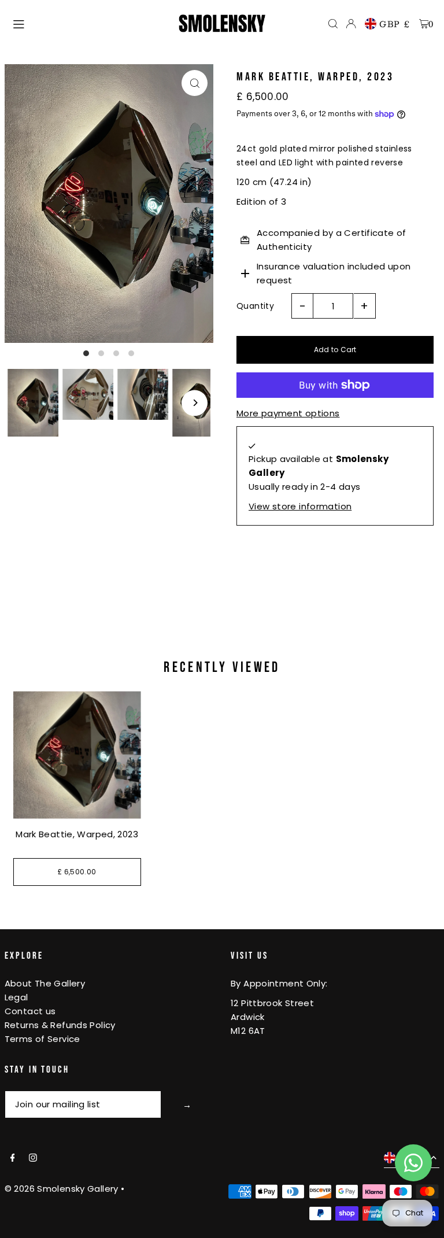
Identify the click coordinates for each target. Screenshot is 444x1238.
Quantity (255, 306)
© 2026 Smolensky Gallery (62, 1188)
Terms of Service (42, 1039)
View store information (300, 506)
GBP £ (394, 24)
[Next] (195, 403)
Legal (16, 997)
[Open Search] (333, 23)
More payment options (288, 413)
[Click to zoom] (195, 83)
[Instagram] (33, 1158)
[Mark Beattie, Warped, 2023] (77, 755)
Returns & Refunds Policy (60, 1025)
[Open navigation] (90, 23)
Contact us (30, 1011)
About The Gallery (45, 983)
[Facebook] (12, 1158)
